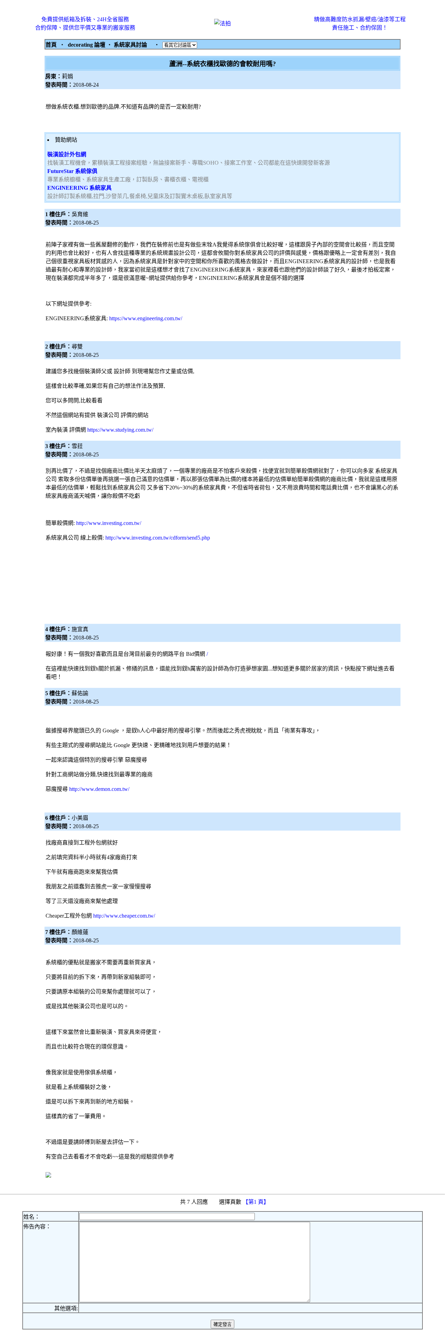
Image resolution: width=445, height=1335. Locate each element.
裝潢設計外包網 (66, 154)
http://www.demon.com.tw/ (99, 789)
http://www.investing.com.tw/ (108, 523)
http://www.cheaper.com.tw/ (124, 916)
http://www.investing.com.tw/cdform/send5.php (157, 538)
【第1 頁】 (256, 1202)
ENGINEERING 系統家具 (79, 188)
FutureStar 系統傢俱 (72, 171)
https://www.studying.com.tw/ (120, 430)
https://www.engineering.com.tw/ (145, 318)
